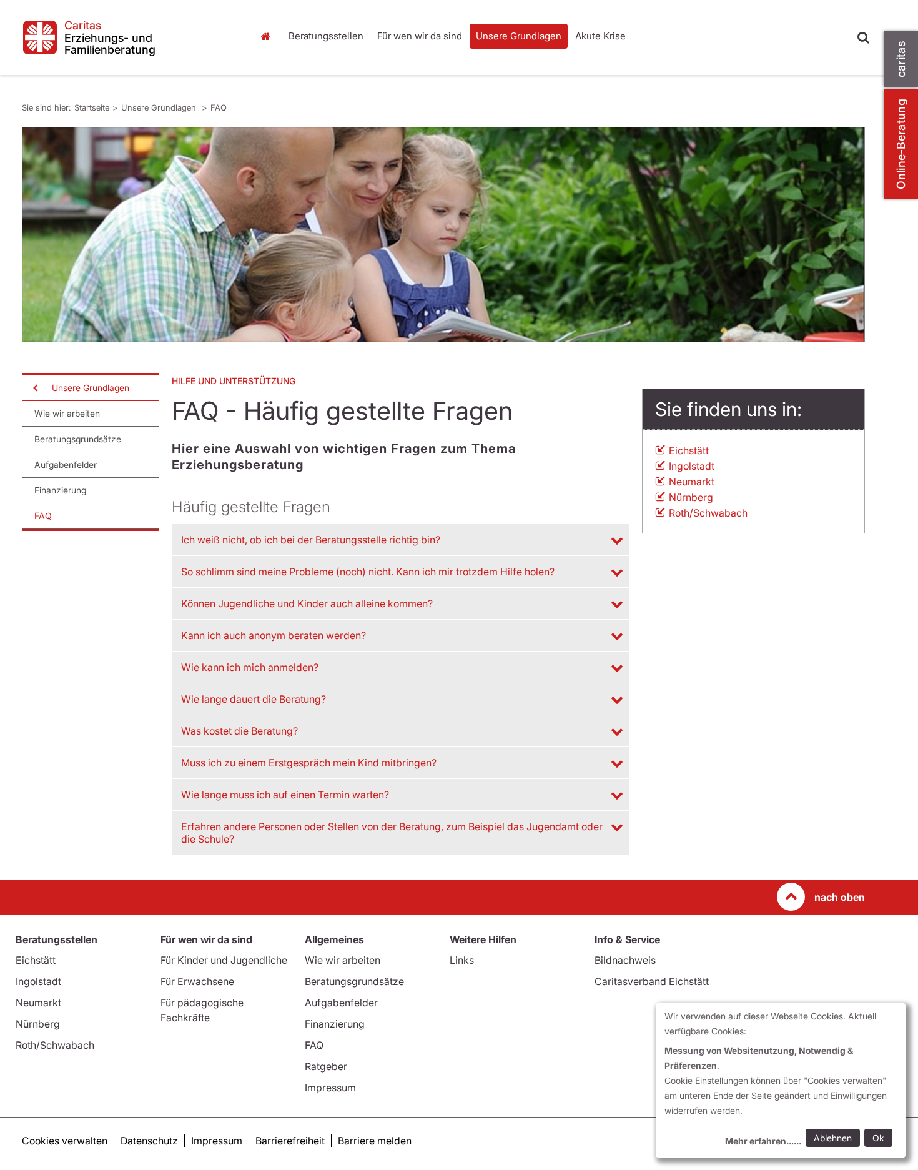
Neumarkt (691, 481)
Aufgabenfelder (65, 464)
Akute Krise (600, 36)
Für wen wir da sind (419, 36)
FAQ (218, 107)
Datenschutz (149, 1140)
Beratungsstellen (326, 36)
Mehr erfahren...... (763, 1141)
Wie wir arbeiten (67, 413)
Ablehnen (833, 1138)
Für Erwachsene (197, 981)
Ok (878, 1138)
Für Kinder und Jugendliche (223, 960)
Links (462, 960)
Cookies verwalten (64, 1140)
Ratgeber (326, 1066)
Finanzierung (60, 490)
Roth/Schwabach (708, 513)
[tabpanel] (443, 234)
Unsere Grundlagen (518, 36)
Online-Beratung (900, 144)
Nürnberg (691, 497)
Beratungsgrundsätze (77, 439)
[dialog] (781, 1080)
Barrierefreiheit (290, 1140)
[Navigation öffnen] (34, 387)
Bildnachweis (625, 960)
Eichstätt (689, 450)
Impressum (330, 1087)
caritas (900, 59)
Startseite (268, 36)
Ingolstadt (691, 466)
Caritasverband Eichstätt (652, 981)
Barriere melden (375, 1140)
